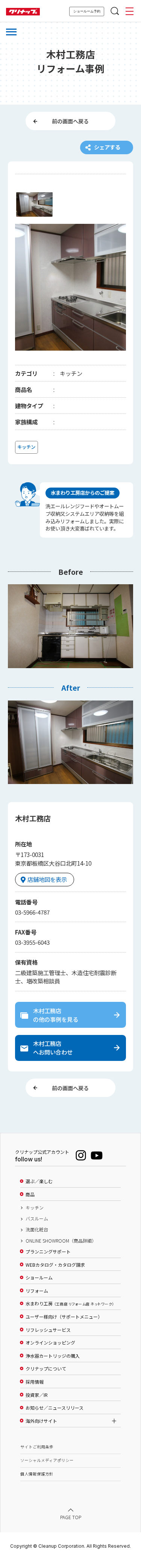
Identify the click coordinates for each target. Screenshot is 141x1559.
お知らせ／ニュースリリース (54, 1408)
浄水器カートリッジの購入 (53, 1356)
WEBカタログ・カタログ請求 (55, 1265)
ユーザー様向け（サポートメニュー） (64, 1317)
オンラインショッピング (50, 1343)
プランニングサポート (48, 1252)
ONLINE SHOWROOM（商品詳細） (61, 1241)
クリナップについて (46, 1369)
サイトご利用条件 (36, 1447)
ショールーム (39, 1278)
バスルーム (37, 1219)
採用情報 (35, 1382)
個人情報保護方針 (36, 1474)
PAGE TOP (70, 1517)
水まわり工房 (70, 1304)
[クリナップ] (23, 12)
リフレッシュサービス (48, 1330)
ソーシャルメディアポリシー (47, 1460)
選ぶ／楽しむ (39, 1181)
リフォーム (37, 1291)
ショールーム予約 (86, 11)
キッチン (35, 1208)
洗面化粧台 (37, 1229)
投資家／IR (37, 1395)
